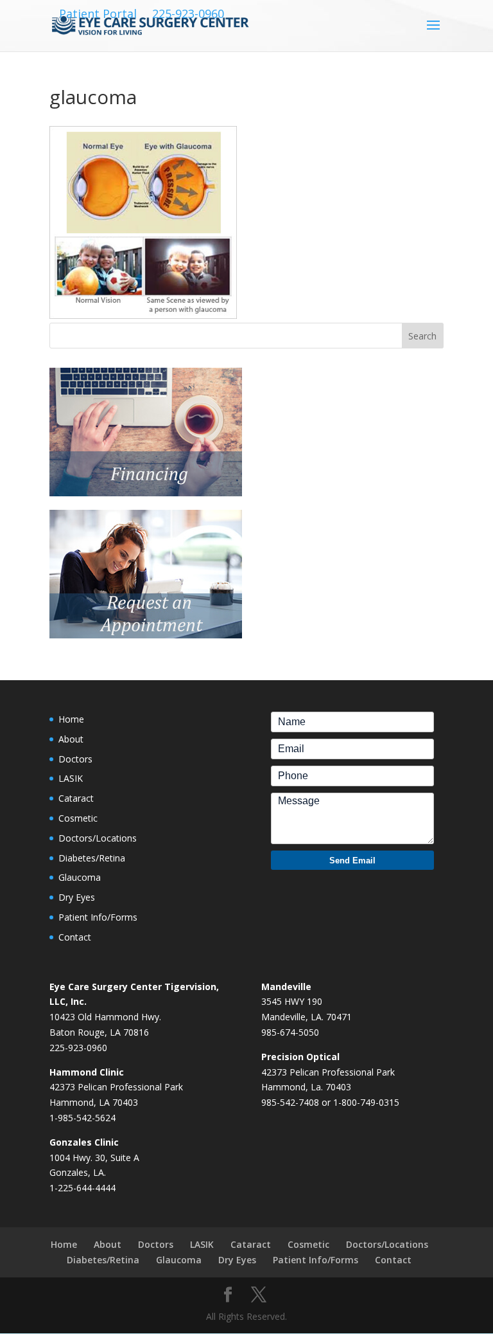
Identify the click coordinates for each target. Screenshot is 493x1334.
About (70, 739)
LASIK (70, 778)
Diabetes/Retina (91, 858)
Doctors (75, 759)
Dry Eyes (76, 897)
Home (71, 719)
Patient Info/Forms (97, 917)
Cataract (76, 798)
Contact (74, 937)
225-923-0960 (188, 13)
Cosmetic (78, 818)
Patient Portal (98, 13)
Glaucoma (79, 877)
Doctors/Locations (97, 838)
